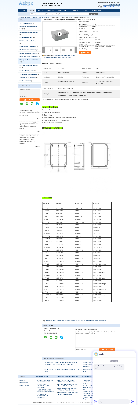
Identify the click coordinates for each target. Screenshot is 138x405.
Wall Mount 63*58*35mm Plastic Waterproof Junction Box (91, 387)
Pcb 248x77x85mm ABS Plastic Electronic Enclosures (45, 390)
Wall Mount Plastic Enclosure (28, 41)
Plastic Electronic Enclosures (29, 56)
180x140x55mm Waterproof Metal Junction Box (59, 365)
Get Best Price (66, 57)
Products (31, 10)
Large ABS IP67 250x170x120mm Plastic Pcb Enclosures (68, 393)
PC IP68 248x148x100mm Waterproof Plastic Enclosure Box (68, 381)
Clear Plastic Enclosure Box (28, 74)
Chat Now (112, 4)
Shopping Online (96, 10)
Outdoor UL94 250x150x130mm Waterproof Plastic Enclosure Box (68, 389)
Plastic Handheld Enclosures (28, 53)
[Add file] (95, 401)
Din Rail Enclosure (25, 81)
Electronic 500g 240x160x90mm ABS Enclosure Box (43, 386)
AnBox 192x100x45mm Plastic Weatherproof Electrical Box (92, 392)
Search (95, 14)
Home (23, 10)
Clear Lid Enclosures (26, 37)
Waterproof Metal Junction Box (40, 17)
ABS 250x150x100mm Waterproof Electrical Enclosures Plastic (68, 385)
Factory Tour (50, 10)
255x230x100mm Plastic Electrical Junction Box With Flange (91, 397)
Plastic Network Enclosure (28, 50)
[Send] (132, 401)
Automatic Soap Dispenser (28, 77)
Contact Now (31, 100)
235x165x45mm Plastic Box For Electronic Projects (45, 381)
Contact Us (74, 10)
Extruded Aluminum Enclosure (29, 65)
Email (118, 4)
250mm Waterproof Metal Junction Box (95, 320)
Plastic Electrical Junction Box (29, 32)
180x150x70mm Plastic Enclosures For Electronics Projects (90, 381)
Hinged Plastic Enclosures (28, 46)
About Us (40, 10)
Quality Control (62, 10)
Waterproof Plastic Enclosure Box (67, 376)
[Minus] (132, 354)
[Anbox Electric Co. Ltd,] (30, 4)
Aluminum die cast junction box (74, 320)
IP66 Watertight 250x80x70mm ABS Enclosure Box (42, 395)
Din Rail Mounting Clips (27, 71)
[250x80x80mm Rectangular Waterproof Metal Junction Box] (60, 36)
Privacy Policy (37, 402)
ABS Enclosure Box (26, 23)
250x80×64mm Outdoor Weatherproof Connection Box (61, 362)
